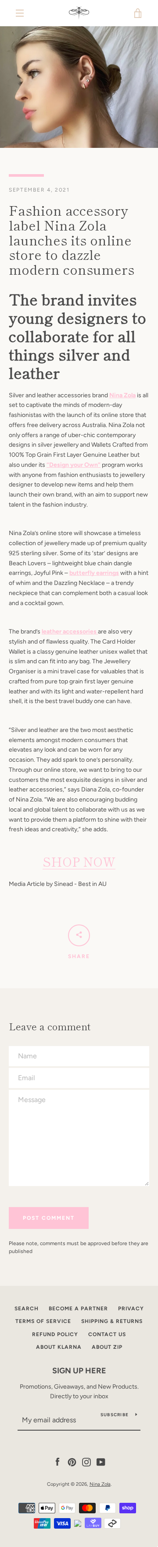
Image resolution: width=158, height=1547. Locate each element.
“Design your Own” (74, 465)
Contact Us (107, 1334)
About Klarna (59, 1347)
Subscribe (115, 1415)
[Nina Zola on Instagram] (86, 1461)
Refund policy (55, 1334)
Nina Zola (100, 1484)
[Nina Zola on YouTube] (101, 1461)
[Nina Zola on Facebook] (57, 1461)
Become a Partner (78, 1309)
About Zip (107, 1347)
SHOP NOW (79, 861)
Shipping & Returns (112, 1321)
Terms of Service (43, 1321)
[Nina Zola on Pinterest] (72, 1461)
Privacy (131, 1309)
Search (26, 1309)
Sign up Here (79, 1371)
